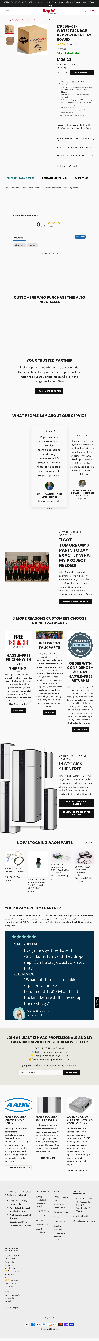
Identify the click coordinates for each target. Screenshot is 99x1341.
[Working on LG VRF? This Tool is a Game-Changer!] (80, 1105)
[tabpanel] (49, 261)
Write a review (80, 237)
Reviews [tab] (19, 237)
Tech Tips (39, 1219)
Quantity (61, 67)
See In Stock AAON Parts (18, 1167)
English (48, 1317)
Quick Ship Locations (59, 1227)
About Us (49, 712)
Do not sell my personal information (60, 1236)
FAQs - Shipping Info (61, 1198)
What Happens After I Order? (74, 148)
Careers (57, 1216)
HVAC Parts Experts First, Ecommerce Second (40, 1202)
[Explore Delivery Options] (27, 567)
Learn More (18, 710)
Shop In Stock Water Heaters (76, 802)
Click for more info (77, 1171)
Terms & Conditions (40, 1231)
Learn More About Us (49, 391)
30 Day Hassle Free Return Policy (73, 139)
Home (7, 19)
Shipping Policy (42, 1210)
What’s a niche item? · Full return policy (72, 115)
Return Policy (80, 729)
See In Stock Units (46, 1158)
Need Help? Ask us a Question (75, 155)
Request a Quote (61, 1212)
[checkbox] (32, 245)
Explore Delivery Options (75, 601)
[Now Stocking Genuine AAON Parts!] (18, 1105)
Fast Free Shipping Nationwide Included (72, 65)
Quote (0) (97, 1002)
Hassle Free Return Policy (59, 1206)
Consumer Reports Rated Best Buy (76, 813)
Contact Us (40, 1215)
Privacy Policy (41, 1224)
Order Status (59, 1221)
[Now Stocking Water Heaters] (49, 1105)
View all (89, 842)
